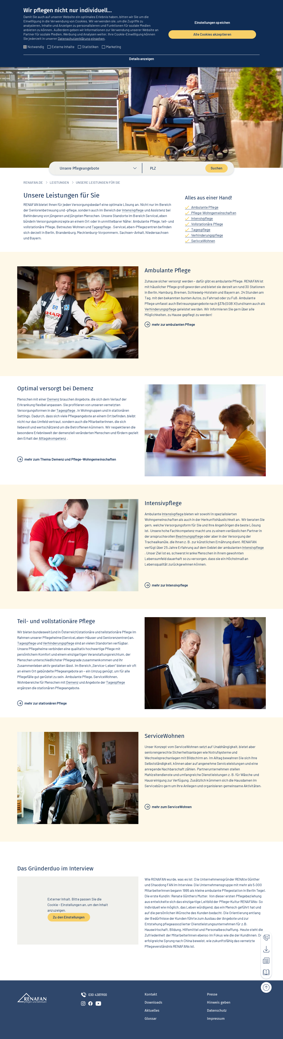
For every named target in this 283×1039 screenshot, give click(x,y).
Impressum (216, 1018)
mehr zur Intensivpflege (170, 585)
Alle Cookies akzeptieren (212, 34)
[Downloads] (263, 948)
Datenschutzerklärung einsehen (81, 38)
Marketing (113, 47)
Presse (212, 994)
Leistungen (59, 182)
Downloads (153, 1002)
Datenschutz (216, 1010)
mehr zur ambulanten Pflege (173, 324)
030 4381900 (97, 995)
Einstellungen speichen (212, 22)
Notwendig (36, 47)
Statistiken (90, 47)
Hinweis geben (218, 1002)
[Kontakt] (263, 936)
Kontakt (151, 994)
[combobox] (98, 169)
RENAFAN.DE (33, 182)
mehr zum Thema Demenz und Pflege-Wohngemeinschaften (70, 459)
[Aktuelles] (263, 959)
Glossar (151, 1018)
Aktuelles (152, 1010)
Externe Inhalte (63, 47)
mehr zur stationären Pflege (45, 703)
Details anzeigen (141, 59)
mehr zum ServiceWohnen (172, 807)
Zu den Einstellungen (69, 917)
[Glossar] (263, 971)
